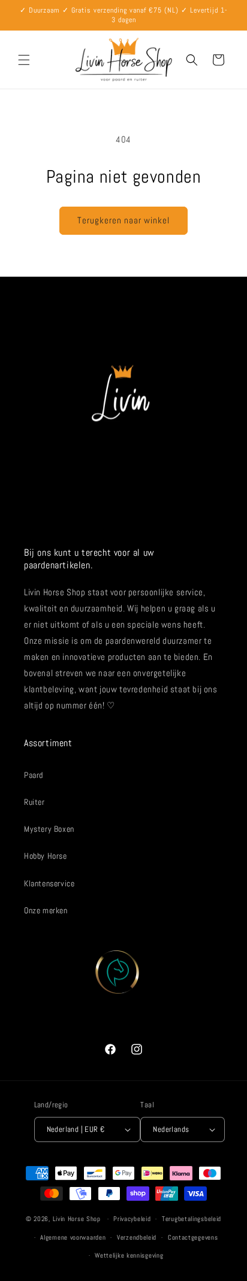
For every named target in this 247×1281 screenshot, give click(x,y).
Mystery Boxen (49, 828)
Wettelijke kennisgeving (129, 1255)
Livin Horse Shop (77, 1219)
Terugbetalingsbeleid (191, 1219)
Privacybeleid (131, 1219)
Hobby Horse (45, 855)
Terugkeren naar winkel (123, 220)
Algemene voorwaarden (73, 1237)
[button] (24, 60)
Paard (33, 775)
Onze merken (46, 910)
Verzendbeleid (136, 1237)
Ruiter (34, 802)
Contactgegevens (193, 1237)
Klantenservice (49, 883)
